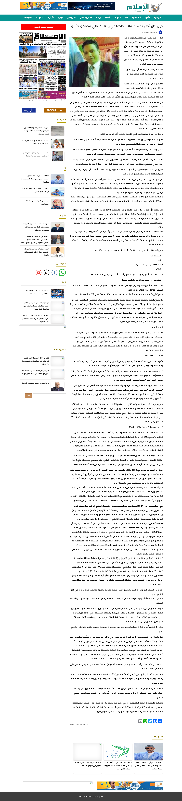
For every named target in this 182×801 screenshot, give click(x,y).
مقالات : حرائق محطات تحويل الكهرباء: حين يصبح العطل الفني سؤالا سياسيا (148, 766)
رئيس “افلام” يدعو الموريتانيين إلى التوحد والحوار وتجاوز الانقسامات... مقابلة (36, 252)
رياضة (98, 17)
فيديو (60, 17)
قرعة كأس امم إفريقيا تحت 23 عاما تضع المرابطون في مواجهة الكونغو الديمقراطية (35, 318)
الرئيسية (157, 17)
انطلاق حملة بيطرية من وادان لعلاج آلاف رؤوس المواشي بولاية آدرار (36, 154)
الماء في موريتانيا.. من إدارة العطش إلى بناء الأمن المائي (35, 190)
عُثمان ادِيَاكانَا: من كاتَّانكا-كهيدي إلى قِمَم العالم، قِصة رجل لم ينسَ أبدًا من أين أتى (35, 361)
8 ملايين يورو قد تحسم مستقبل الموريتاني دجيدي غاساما (87, 764)
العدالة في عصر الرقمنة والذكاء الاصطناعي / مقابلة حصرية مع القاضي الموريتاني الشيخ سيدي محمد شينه (35, 241)
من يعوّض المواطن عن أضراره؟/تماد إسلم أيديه (36, 202)
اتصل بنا (39, 17)
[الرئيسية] (139, 7)
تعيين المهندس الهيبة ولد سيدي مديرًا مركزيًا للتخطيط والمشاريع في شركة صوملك (36, 131)
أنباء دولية (136, 17)
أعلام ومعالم (86, 17)
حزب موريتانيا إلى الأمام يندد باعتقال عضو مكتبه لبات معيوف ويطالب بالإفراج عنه (118, 766)
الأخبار (147, 17)
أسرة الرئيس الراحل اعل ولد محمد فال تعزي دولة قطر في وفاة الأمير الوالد (35, 372)
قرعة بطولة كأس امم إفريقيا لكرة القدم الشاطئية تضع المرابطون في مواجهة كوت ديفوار (36, 306)
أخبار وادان (71, 17)
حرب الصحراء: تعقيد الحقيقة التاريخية (35, 383)
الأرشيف (50, 17)
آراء (126, 17)
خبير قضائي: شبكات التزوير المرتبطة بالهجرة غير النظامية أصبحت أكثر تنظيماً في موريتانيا (36, 227)
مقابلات (117, 17)
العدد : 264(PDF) (55, 110)
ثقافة (107, 17)
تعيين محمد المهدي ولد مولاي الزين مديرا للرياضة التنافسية (35, 142)
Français (28, 17)
